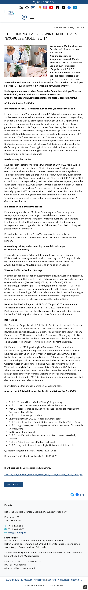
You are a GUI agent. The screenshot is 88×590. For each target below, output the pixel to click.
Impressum (26, 580)
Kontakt (51, 580)
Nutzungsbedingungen (70, 580)
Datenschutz (12, 580)
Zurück (14, 484)
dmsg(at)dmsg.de (17, 532)
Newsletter (39, 580)
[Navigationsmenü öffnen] (32, 17)
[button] (72, 495)
